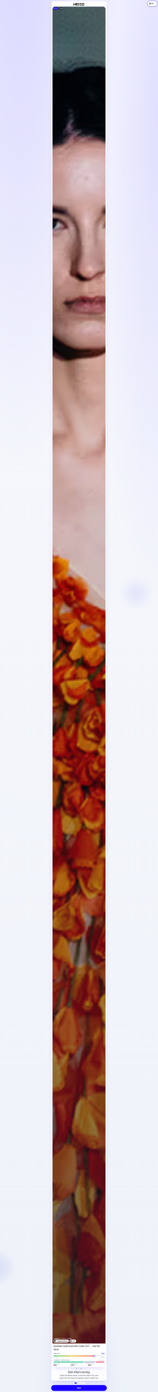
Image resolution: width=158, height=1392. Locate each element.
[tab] (75, 1383)
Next (79, 1388)
